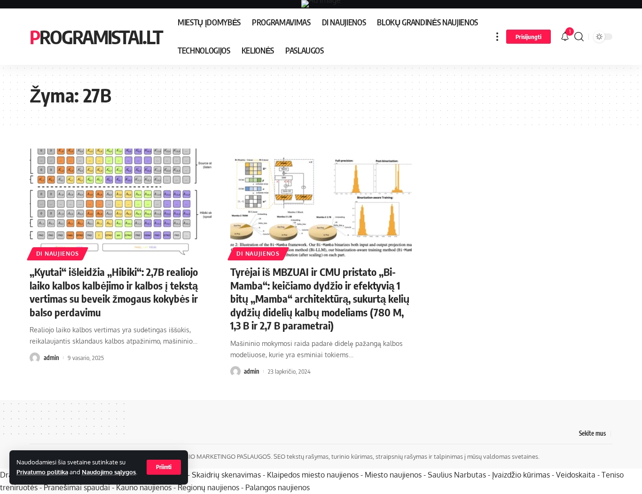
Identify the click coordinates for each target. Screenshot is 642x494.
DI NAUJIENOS (57, 253)
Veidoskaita (575, 474)
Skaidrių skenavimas (226, 474)
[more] (497, 36)
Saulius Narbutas (457, 474)
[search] (579, 36)
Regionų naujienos (208, 487)
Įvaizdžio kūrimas (521, 474)
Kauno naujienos (144, 487)
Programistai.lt (96, 36)
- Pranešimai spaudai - (77, 487)
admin (51, 357)
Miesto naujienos (393, 474)
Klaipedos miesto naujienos (313, 474)
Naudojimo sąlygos (109, 472)
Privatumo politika (42, 472)
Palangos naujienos (277, 487)
